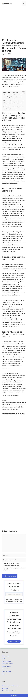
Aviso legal (5, 688)
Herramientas (5, 669)
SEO (3, 658)
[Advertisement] (14, 22)
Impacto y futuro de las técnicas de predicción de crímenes (13, 108)
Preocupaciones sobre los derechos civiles (13, 104)
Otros (3, 674)
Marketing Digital (6, 661)
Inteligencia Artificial (7, 663)
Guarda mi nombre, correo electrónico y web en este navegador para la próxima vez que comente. (15, 567)
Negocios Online (6, 671)
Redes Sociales (6, 666)
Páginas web (5, 656)
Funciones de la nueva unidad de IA (13, 101)
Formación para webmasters (9, 691)
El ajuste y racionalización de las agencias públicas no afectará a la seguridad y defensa (13, 96)
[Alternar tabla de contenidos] (22, 92)
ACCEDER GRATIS (14, 641)
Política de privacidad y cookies (10, 686)
